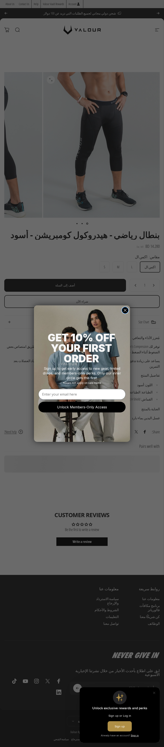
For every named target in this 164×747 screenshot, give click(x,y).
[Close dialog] (125, 310)
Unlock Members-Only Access (82, 407)
